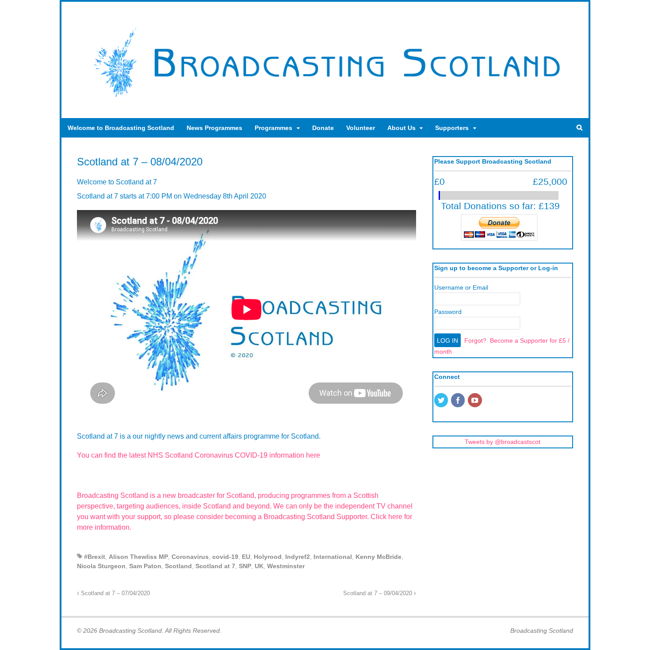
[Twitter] (441, 401)
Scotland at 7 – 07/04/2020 (114, 593)
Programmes (273, 127)
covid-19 (225, 556)
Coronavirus (190, 556)
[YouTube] (475, 401)
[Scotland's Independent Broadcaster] (325, 99)
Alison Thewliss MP (138, 556)
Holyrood (268, 556)
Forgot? (475, 340)
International (333, 556)
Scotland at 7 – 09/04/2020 (378, 593)
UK (259, 566)
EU (246, 556)
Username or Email (461, 287)
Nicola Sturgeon (101, 566)
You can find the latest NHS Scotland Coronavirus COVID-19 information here (198, 455)
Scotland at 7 (215, 566)
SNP (245, 566)
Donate (323, 127)
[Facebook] (458, 401)
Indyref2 (297, 556)
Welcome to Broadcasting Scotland (121, 127)
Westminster (286, 566)
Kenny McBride (378, 556)
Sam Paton (145, 566)
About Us (401, 127)
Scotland (178, 566)
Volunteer (360, 127)
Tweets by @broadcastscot (502, 441)
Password (448, 311)
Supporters (452, 127)
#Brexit (94, 556)
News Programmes (214, 127)
